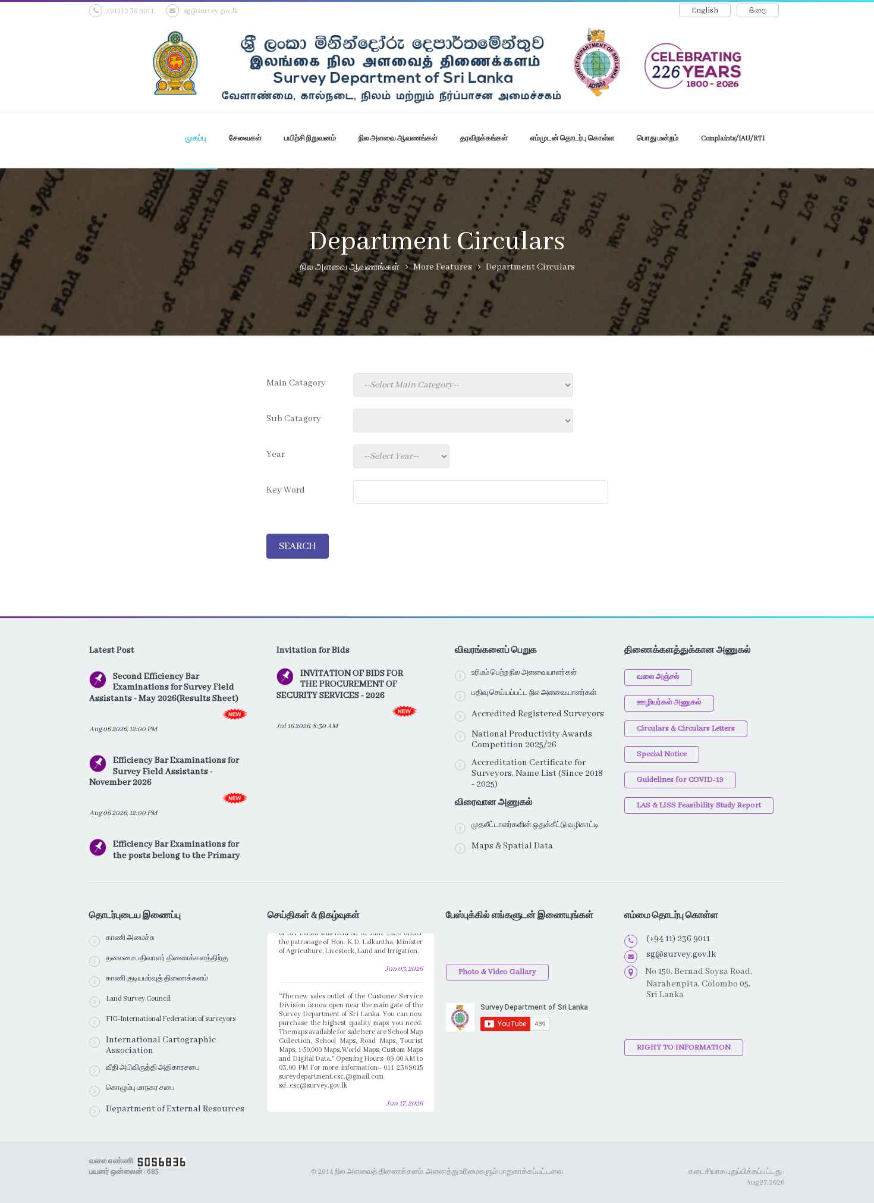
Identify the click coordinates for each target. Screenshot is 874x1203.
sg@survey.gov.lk (211, 11)
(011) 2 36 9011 (130, 11)
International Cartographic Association (161, 1045)
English (704, 10)
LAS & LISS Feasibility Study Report (699, 805)
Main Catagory (296, 383)
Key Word (285, 490)
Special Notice (662, 754)
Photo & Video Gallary (497, 972)
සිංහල (757, 10)
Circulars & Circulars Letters (686, 728)
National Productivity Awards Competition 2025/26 (531, 739)
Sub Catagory (293, 418)
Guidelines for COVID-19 (680, 780)
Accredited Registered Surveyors (537, 714)
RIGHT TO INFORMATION (684, 1047)
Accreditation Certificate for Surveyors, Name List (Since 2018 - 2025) (537, 773)
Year (275, 454)
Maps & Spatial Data (512, 846)
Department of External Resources (175, 1109)
